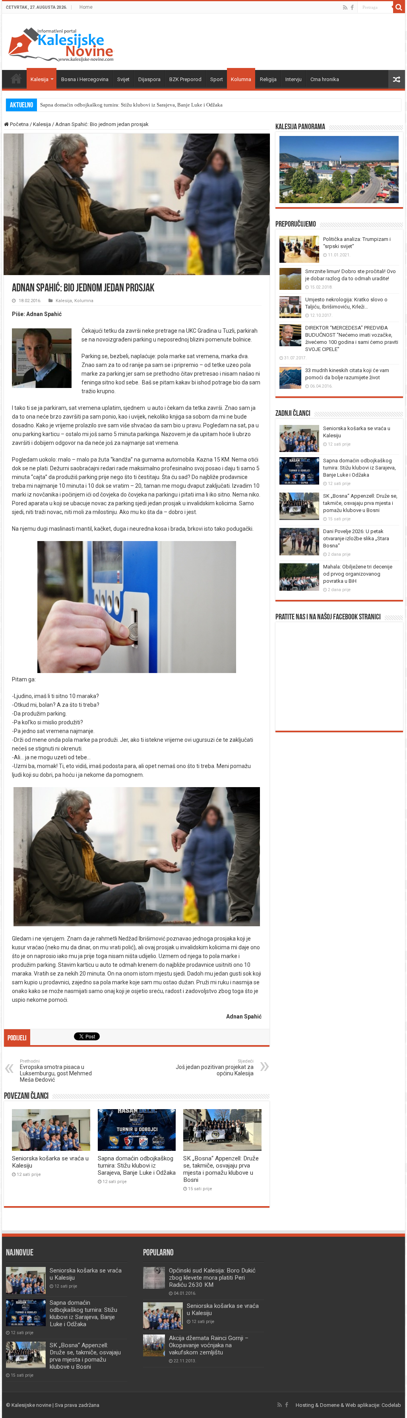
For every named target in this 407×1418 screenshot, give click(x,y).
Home (86, 7)
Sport (216, 79)
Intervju (293, 79)
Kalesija (39, 79)
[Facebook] (352, 7)
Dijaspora (149, 79)
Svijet (123, 79)
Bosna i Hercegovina (85, 79)
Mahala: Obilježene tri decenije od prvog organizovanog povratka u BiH (357, 574)
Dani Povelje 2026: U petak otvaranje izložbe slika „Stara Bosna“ (356, 538)
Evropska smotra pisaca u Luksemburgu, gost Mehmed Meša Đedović (56, 1071)
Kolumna (241, 79)
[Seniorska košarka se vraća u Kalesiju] (163, 1315)
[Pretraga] (399, 7)
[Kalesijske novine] (61, 43)
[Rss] (345, 7)
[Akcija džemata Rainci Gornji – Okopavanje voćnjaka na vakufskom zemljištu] (154, 1345)
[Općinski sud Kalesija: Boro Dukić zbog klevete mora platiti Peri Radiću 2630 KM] (154, 1278)
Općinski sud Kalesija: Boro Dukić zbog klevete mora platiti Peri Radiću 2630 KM (212, 1277)
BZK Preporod (185, 79)
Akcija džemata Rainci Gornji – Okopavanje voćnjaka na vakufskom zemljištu (208, 1345)
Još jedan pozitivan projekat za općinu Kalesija (215, 1068)
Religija (268, 79)
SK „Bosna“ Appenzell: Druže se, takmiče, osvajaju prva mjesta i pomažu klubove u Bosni (221, 1169)
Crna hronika (324, 79)
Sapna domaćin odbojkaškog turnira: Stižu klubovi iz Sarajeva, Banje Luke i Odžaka (131, 105)
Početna (16, 78)
